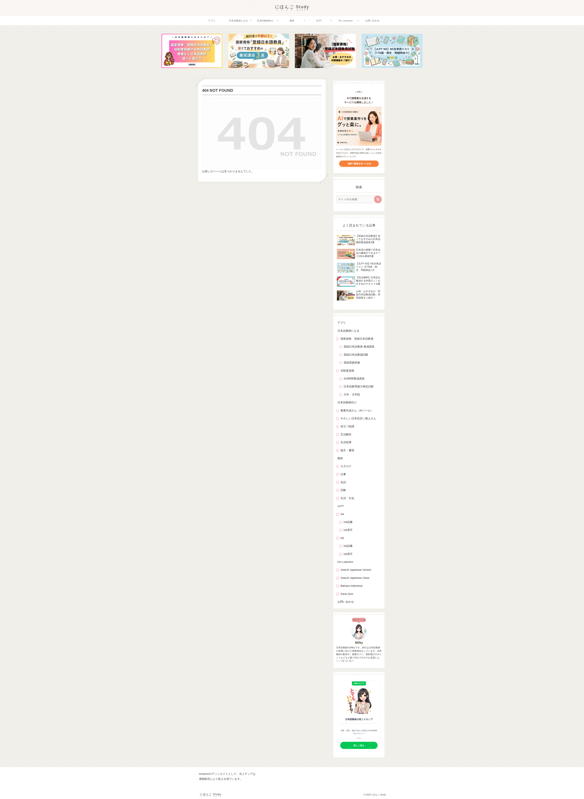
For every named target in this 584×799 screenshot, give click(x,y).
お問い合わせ (345, 601)
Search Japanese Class (355, 577)
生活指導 (346, 442)
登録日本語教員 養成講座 (359, 346)
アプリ (341, 322)
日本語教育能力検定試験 (359, 386)
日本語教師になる (348, 330)
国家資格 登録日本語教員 (357, 338)
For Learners (345, 561)
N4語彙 (348, 522)
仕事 (343, 474)
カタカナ (346, 466)
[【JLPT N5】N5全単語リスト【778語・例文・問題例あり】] (392, 51)
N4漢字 (348, 530)
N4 (342, 514)
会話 (343, 482)
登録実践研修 (352, 362)
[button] (378, 199)
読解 (343, 490)
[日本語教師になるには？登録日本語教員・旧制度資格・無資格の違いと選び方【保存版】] (192, 51)
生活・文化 (347, 498)
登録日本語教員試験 (356, 354)
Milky (359, 642)
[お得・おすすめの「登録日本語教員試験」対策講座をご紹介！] (325, 51)
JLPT (340, 506)
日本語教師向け (347, 402)
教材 (340, 458)
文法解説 (346, 434)
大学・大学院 (352, 394)
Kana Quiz (347, 593)
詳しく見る (359, 745)
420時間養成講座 (354, 378)
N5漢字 (348, 554)
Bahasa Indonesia (351, 585)
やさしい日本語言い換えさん (358, 418)
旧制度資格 (347, 370)
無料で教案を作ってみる (359, 163)
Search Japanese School (356, 569)
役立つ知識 (347, 426)
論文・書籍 (347, 450)
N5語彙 (348, 545)
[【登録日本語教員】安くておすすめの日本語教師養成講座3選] (258, 51)
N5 (342, 538)
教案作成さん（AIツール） (357, 410)
